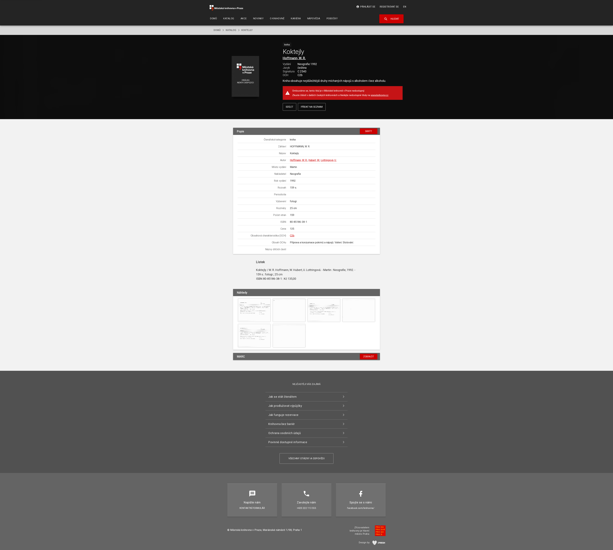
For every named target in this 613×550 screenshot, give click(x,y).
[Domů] (226, 7)
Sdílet (289, 106)
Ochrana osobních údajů (284, 433)
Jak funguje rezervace (283, 415)
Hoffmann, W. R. (294, 58)
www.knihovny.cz (379, 95)
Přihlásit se (365, 6)
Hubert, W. (314, 160)
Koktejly (247, 30)
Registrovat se (389, 6)
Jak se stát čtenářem (282, 396)
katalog (231, 30)
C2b (292, 235)
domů (217, 30)
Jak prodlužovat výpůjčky (285, 405)
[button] (245, 76)
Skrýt (368, 131)
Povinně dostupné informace (287, 442)
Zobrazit (368, 356)
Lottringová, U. (329, 160)
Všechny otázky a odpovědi (306, 458)
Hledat (391, 19)
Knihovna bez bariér (281, 424)
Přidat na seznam (312, 106)
